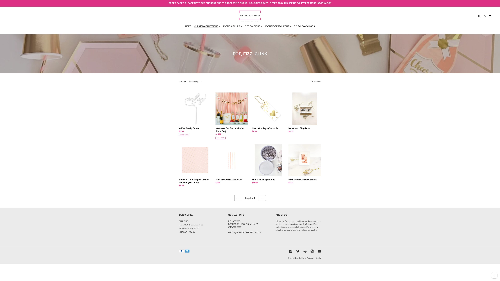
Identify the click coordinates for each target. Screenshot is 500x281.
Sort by (182, 82)
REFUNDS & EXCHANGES (191, 225)
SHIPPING (183, 221)
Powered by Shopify (314, 258)
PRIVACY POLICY (187, 232)
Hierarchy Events (300, 258)
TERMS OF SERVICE (188, 228)
